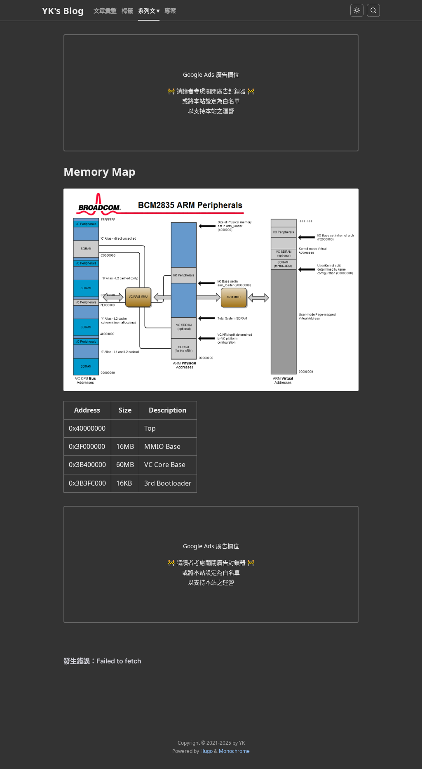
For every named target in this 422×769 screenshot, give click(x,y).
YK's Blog (63, 10)
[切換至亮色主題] (356, 10)
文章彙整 (105, 10)
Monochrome (234, 751)
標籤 (127, 10)
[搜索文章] (373, 10)
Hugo (206, 751)
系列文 (146, 10)
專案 (170, 10)
